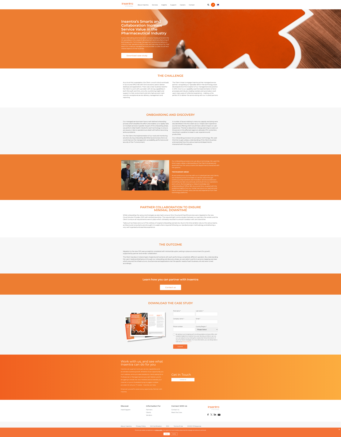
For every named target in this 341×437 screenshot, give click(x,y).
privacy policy (159, 430)
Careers (182, 5)
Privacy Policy (186, 341)
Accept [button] (166, 434)
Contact (192, 5)
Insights (164, 5)
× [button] (339, 429)
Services (155, 5)
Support (173, 5)
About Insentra (143, 5)
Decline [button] (174, 434)
